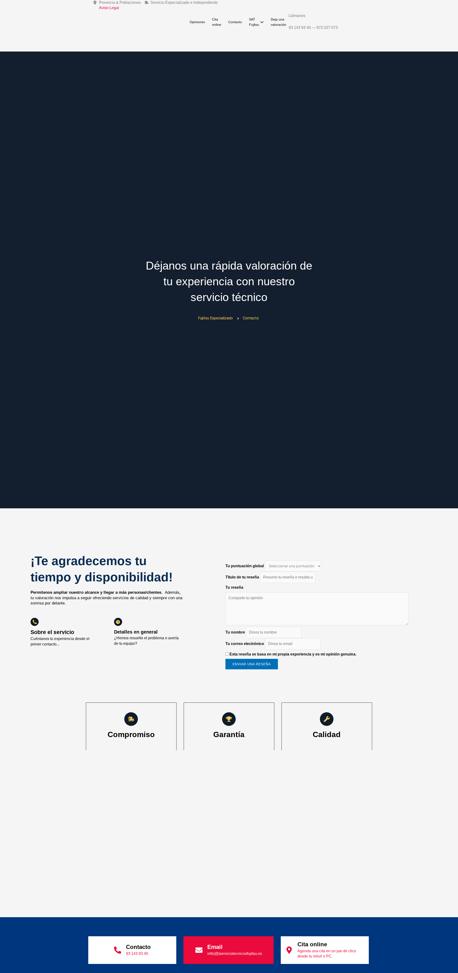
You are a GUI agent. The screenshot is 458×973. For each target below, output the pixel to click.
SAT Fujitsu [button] (254, 21)
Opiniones (197, 22)
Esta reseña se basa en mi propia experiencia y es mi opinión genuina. (292, 654)
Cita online (216, 21)
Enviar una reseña (252, 664)
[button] (261, 22)
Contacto (235, 22)
